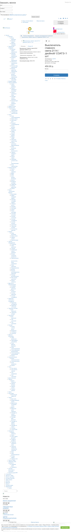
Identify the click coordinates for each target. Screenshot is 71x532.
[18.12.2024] (6, 520)
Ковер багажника (13, 233)
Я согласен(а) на (14, 14)
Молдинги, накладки (13, 182)
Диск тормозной (13, 310)
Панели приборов (12, 82)
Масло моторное (13, 290)
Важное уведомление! (9, 501)
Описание (23, 46)
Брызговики (13, 194)
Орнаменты (14, 467)
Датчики (13, 269)
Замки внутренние (14, 338)
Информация (9, 486)
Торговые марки (9, 485)
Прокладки (13, 208)
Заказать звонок (35, 16)
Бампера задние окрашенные (14, 50)
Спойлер (13, 428)
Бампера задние (13, 41)
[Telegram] (28, 33)
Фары (12, 451)
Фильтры (10, 325)
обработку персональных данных (17, 14)
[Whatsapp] (31, 31)
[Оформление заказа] (67, 18)
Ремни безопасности (14, 150)
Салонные (13, 333)
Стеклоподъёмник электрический (15, 353)
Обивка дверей (13, 134)
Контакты (8, 481)
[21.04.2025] (6, 510)
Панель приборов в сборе (13, 94)
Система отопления (13, 217)
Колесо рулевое (13, 126)
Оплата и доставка (10, 477)
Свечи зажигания (13, 265)
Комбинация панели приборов (14, 251)
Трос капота (14, 368)
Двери (12, 173)
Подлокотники (11, 107)
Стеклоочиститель (15, 361)
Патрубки (13, 206)
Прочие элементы (13, 281)
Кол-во (46, 68)
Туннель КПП (14, 429)
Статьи (10, 488)
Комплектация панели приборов (14, 102)
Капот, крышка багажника (13, 177)
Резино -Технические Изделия (11, 191)
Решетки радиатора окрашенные (14, 70)
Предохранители (15, 268)
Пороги (12, 169)
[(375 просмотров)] (8, 520)
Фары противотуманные (15, 453)
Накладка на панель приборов (14, 414)
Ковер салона (14, 118)
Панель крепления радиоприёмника (15, 144)
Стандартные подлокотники (14, 112)
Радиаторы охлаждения (14, 303)
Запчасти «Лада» (10, 475)
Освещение (11, 431)
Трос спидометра (14, 373)
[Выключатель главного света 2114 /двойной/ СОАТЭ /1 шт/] (33, 41)
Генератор (13, 244)
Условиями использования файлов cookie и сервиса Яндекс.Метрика (43, 526)
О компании (8, 474)
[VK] (29, 28)
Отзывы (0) (30, 46)
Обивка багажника (13, 129)
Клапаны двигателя (13, 288)
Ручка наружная (13, 171)
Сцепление (13, 224)
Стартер (13, 248)
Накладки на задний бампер (14, 422)
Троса (9, 366)
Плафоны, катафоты (13, 440)
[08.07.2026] (6, 503)
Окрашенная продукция (11, 47)
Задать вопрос (9, 479)
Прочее (13, 188)
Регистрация (25, 22)
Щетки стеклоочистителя (15, 359)
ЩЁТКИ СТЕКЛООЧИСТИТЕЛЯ (9, 517)
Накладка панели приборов (13, 98)
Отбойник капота (13, 204)
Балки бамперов (13, 38)
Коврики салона (13, 237)
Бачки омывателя (13, 363)
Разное (12, 209)
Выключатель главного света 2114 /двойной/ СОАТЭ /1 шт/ (35, 37)
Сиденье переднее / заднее (13, 154)
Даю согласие (65, 527)
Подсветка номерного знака (13, 443)
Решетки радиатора (13, 186)
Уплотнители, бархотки (14, 229)
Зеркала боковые (13, 384)
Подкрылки (13, 184)
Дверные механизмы (11, 335)
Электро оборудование (11, 242)
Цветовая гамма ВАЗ (13, 79)
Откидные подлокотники (14, 109)
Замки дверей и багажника (14, 341)
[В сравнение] (49, 41)
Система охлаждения (14, 219)
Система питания (13, 222)
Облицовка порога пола (14, 140)
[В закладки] (46, 41)
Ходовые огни (14, 458)
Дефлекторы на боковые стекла (14, 404)
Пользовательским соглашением (9, 527)
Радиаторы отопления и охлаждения (11, 300)
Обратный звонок (40, 21)
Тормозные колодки (13, 313)
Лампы (10, 392)
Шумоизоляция (14, 240)
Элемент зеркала (13, 389)
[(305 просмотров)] (8, 510)
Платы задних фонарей (14, 437)
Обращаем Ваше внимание (8, 507)
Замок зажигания (13, 246)
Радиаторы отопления (13, 306)
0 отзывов (58, 78)
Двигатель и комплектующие (12, 283)
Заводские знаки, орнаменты (12, 462)
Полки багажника (13, 147)
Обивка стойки (13, 137)
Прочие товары (13, 157)
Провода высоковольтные (15, 275)
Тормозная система (13, 226)
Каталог (7, 35)
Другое (12, 105)
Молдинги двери (12, 81)
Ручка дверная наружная (13, 344)
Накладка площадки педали (13, 201)
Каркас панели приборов (13, 85)
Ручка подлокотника (14, 165)
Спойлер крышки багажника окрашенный (14, 75)
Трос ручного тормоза (14, 370)
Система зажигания (13, 293)
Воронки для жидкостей (14, 395)
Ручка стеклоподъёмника (15, 116)
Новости (7, 483)
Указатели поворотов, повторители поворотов (14, 448)
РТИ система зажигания (14, 278)
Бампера (10, 36)
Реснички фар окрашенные (14, 66)
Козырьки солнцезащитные (15, 123)
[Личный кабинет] (61, 18)
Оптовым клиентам (10, 478)
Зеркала (10, 379)
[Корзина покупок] (65, 18)
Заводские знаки (13, 465)
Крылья (13, 180)
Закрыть (68, 2)
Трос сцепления (13, 322)
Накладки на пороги (14, 426)
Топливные (13, 332)
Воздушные (13, 330)
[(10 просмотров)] (8, 503)
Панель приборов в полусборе (13, 89)
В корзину (56, 75)
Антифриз (13, 286)
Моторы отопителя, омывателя (13, 255)
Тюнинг (10, 397)
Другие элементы (13, 381)
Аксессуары (11, 393)
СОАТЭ (54, 58)
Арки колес (13, 399)
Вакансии (8, 482)
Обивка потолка (12, 106)
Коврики (10, 231)
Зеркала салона (13, 387)
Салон (9, 114)
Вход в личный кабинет (28, 21)
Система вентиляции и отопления (11, 470)
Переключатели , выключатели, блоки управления (14, 260)
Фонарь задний (13, 456)
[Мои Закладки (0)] (63, 18)
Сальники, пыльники (13, 214)
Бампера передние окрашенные (14, 55)
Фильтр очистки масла (13, 328)
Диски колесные (12, 378)
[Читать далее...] (4, 503)
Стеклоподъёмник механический (15, 350)
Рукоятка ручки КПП (12, 472)
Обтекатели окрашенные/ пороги (14, 63)
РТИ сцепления (13, 320)
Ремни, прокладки (13, 211)
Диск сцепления (13, 317)
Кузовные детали (12, 167)
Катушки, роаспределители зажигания (15, 272)
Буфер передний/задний (13, 197)
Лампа (12, 435)
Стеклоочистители (12, 357)
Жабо (12, 174)
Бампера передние (13, 44)
